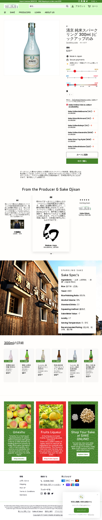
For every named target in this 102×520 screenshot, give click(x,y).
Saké (12, 12)
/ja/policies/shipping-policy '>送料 (83, 100)
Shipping (23, 484)
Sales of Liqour (37, 511)
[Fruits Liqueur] (51, 416)
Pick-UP (23, 488)
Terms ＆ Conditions (27, 491)
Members (23, 495)
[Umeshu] (19, 416)
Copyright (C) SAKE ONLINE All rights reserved (50, 515)
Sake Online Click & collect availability (80, 106)
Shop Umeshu (20, 459)
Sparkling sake (72, 42)
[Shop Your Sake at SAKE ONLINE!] (83, 416)
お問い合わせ (24, 481)
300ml (9, 343)
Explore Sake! (83, 454)
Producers (25, 12)
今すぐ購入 (82, 161)
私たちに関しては (24, 511)
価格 (68, 48)
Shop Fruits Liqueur (51, 459)
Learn (38, 12)
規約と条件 (49, 511)
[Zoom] (31, 48)
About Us (49, 12)
